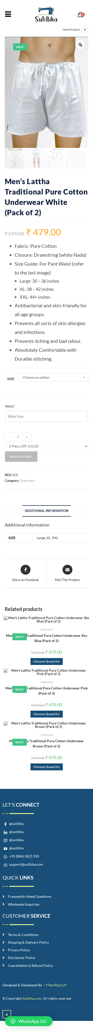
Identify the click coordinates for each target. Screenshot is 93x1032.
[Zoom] (80, 44)
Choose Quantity (46, 661)
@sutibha (16, 823)
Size (10, 379)
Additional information (46, 511)
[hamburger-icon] (8, 14)
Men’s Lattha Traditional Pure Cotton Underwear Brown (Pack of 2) (46, 743)
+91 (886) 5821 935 (23, 856)
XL (49, 538)
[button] (29, 1021)
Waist (10, 406)
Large (41, 538)
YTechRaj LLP (56, 985)
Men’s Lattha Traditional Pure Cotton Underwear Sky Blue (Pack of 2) (46, 638)
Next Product (71, 29)
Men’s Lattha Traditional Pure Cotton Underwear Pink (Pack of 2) (46, 690)
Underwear (27, 481)
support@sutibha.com (25, 864)
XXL (55, 538)
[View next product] (84, 29)
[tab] (47, 511)
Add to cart (21, 456)
